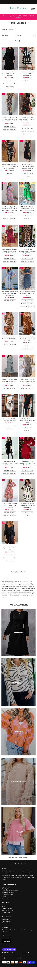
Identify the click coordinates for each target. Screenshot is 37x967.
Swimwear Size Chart (8, 892)
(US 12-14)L (6, 84)
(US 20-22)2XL (9, 86)
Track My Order (6, 887)
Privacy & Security (7, 908)
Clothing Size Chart (7, 894)
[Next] (35, 16)
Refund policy (6, 912)
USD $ (19, 958)
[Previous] (1, 16)
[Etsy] (25, 864)
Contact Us (5, 898)
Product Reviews (6, 907)
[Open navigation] (2, 9)
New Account (6, 921)
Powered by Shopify (24, 953)
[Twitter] (18, 864)
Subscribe (7, 941)
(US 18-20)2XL (23, 306)
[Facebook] (11, 864)
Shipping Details (6, 889)
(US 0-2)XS (31, 306)
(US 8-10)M (12, 81)
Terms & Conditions (7, 910)
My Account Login (7, 919)
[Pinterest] (21, 864)
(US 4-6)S (6, 81)
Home (3, 29)
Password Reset (6, 923)
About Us (4, 905)
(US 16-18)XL (13, 84)
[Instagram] (15, 864)
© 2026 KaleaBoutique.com (9, 953)
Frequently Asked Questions (10, 890)
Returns (4, 896)
